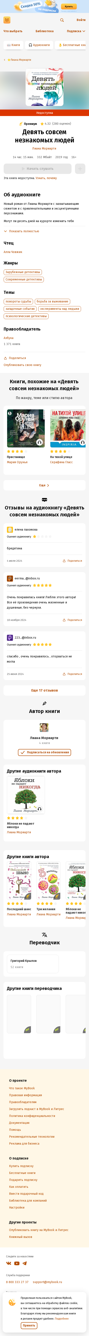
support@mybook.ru (47, 1282)
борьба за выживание (52, 301)
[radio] (8, 451)
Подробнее (62, 1318)
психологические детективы (26, 316)
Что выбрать (12, 31)
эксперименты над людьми (59, 309)
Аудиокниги (41, 45)
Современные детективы (24, 279)
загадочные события (20, 309)
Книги (15, 45)
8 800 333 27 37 (17, 1282)
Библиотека (45, 31)
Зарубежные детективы (23, 272)
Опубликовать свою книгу (22, 365)
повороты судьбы (18, 301)
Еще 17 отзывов (44, 690)
